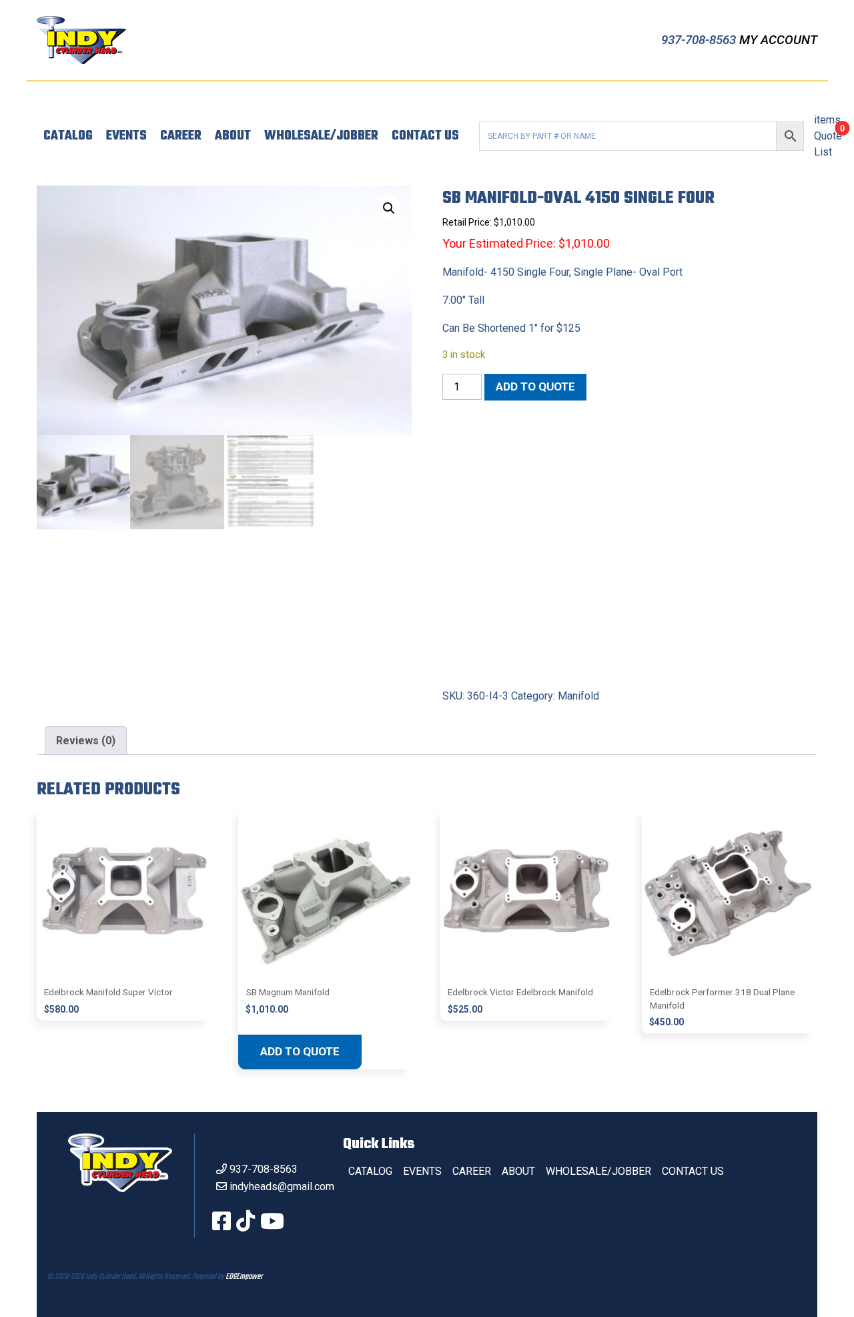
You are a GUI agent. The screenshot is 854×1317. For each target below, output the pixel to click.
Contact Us (425, 136)
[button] (389, 208)
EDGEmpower (244, 1277)
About (233, 136)
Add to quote (535, 386)
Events (126, 136)
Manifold (578, 696)
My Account (778, 39)
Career (180, 136)
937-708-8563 (700, 39)
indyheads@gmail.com (282, 1186)
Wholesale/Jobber (321, 136)
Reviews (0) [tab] (85, 740)
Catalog (68, 136)
